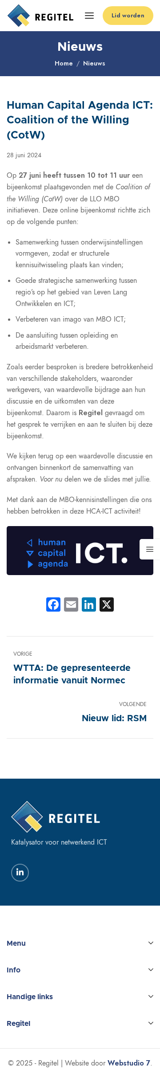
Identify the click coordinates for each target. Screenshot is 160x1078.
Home (64, 63)
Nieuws (94, 63)
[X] (107, 605)
